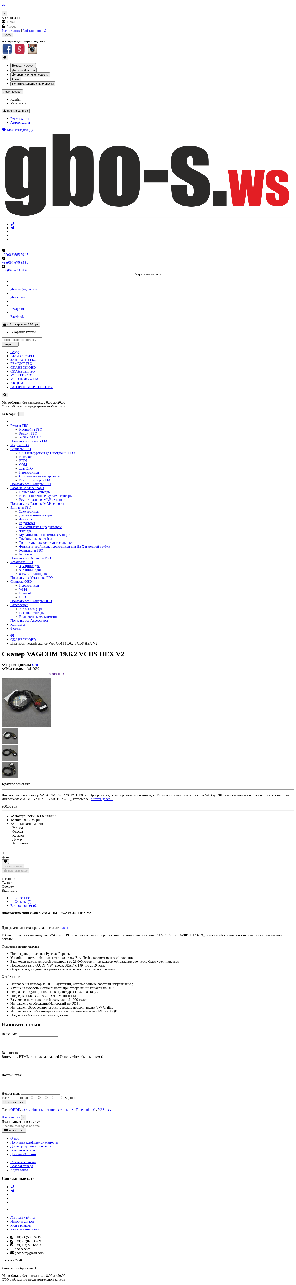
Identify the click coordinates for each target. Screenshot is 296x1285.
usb (93, 1109)
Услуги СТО (19, 445)
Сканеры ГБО (20, 449)
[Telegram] (12, 228)
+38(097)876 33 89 (15, 262)
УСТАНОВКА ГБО (25, 379)
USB (22, 597)
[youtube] (12, 239)
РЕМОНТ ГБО (21, 363)
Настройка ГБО (30, 429)
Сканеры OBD (21, 581)
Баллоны (25, 554)
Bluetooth (26, 457)
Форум (15, 628)
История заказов (22, 1221)
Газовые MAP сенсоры (27, 488)
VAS (101, 1109)
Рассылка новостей (24, 1229)
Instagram (17, 309)
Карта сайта (19, 1170)
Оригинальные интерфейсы (39, 476)
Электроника (29, 511)
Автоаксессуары (31, 609)
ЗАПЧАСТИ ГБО (23, 360)
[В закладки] (5, 861)
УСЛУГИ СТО (21, 375)
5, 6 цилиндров (30, 570)
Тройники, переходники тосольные (45, 542)
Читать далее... (102, 799)
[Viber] (12, 224)
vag (108, 1109)
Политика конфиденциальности (33, 83)
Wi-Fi (23, 589)
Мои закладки (20, 1225)
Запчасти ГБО (20, 507)
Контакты (17, 624)
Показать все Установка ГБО (31, 577)
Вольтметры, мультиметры (38, 616)
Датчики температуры (35, 515)
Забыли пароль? (34, 30)
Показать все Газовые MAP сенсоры (37, 503)
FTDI (23, 460)
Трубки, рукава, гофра (35, 538)
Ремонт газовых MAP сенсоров (42, 499)
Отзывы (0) (23, 902)
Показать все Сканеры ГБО (30, 484)
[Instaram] (12, 232)
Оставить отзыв (13, 1102)
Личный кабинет (23, 1217)
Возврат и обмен (23, 65)
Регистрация (11, 30)
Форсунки (26, 519)
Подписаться (15, 1130)
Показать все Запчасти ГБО (30, 558)
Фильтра (25, 531)
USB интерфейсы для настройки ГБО (47, 453)
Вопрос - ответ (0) (23, 905)
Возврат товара (21, 1166)
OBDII (15, 1109)
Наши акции (11, 1117)
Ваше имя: (9, 1034)
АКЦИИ (16, 383)
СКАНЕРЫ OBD (23, 367)
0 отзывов (56, 674)
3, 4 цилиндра (29, 566)
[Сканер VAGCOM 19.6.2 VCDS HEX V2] (26, 726)
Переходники (29, 472)
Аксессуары (19, 605)
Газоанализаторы (31, 613)
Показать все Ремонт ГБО (29, 441)
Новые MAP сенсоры (34, 492)
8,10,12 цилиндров (33, 574)
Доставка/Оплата (23, 70)
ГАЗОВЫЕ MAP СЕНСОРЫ (31, 387)
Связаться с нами (23, 1162)
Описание (22, 898)
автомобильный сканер (39, 1109)
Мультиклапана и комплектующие (44, 535)
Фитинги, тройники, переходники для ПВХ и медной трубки (64, 546)
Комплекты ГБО (31, 550)
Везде (14, 352)
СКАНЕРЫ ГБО (22, 371)
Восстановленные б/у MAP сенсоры (45, 496)
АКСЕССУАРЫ (22, 356)
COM (23, 464)
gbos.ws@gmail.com (24, 289)
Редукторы (27, 523)
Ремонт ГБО (19, 425)
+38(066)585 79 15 (15, 254)
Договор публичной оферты (30, 74)
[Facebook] (12, 235)
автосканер (66, 1109)
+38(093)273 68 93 (15, 270)
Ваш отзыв (10, 1053)
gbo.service (18, 297)
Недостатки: (11, 1093)
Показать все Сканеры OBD (31, 601)
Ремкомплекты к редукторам (40, 527)
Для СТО (26, 468)
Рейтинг (8, 1098)
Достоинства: (12, 1075)
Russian (12, 91)
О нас (16, 79)
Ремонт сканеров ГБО (35, 480)
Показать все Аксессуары (29, 620)
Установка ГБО (21, 562)
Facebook (17, 316)
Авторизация (20, 122)
